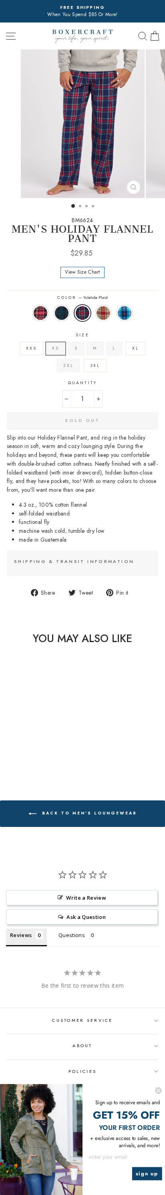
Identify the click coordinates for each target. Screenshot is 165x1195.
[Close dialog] (158, 1090)
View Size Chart (82, 272)
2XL (68, 365)
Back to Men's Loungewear (88, 813)
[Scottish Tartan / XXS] (19, 760)
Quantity (82, 383)
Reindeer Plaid (103, 313)
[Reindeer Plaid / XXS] (38, 760)
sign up (147, 1173)
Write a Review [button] (86, 897)
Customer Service (82, 1020)
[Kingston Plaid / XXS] (10, 760)
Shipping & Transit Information (74, 561)
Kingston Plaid (40, 313)
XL (135, 348)
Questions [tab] (71, 935)
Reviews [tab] (21, 935)
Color (82, 298)
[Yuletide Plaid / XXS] (29, 760)
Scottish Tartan (62, 313)
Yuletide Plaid (82, 313)
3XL (95, 365)
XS (55, 348)
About (82, 1045)
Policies (82, 1071)
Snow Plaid (125, 313)
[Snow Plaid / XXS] (47, 760)
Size (82, 335)
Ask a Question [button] (86, 917)
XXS (31, 348)
